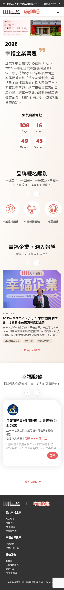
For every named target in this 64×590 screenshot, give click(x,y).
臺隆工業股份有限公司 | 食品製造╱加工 (29, 426)
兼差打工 (10, 569)
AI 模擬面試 (11, 573)
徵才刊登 (10, 523)
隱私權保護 (11, 531)
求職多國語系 (12, 565)
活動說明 (10, 544)
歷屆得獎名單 (12, 548)
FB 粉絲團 (10, 527)
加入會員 (10, 519)
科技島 (9, 561)
